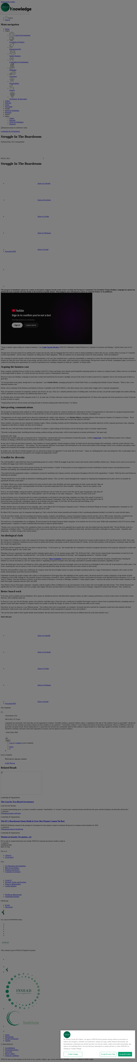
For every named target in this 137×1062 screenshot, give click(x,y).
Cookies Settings (73, 1054)
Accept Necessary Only (108, 1054)
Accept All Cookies (125, 1054)
